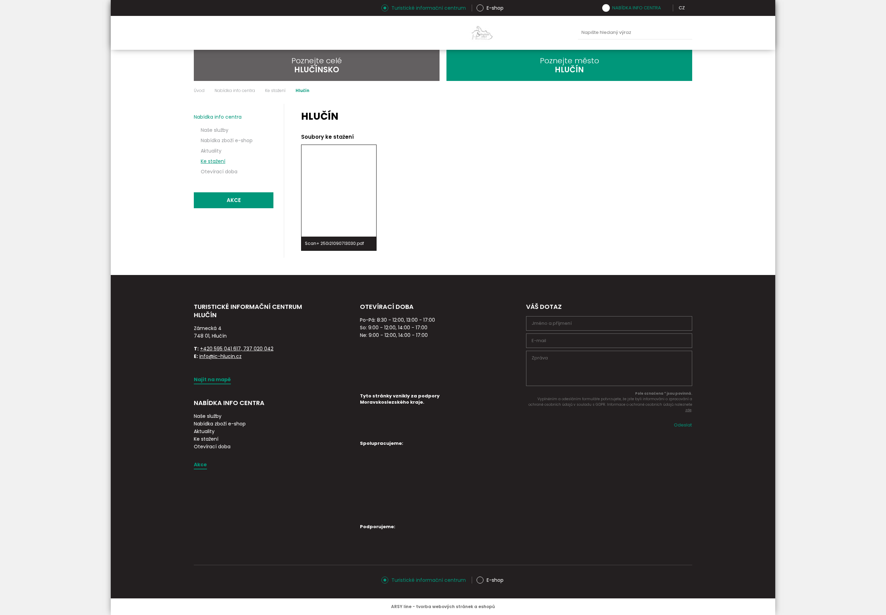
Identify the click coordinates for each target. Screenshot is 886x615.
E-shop (495, 7)
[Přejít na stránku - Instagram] (199, 8)
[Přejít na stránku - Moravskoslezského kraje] (386, 429)
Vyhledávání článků (635, 32)
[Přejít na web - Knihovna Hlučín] (442, 484)
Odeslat (683, 425)
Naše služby (214, 130)
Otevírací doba (219, 171)
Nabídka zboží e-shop (227, 140)
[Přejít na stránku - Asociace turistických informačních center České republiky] (271, 323)
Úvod (199, 90)
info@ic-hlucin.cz (220, 356)
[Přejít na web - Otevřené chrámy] (384, 482)
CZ (682, 7)
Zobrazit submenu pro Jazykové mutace (689, 8)
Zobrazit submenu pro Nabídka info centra (665, 8)
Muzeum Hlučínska (449, 32)
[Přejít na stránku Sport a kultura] (442, 461)
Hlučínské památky (417, 32)
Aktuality (211, 150)
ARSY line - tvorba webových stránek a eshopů (443, 606)
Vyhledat (685, 33)
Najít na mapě (212, 379)
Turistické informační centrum (428, 7)
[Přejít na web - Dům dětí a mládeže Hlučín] (384, 461)
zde (688, 410)
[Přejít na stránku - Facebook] (211, 8)
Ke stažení (275, 90)
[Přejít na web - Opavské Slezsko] (384, 544)
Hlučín (514, 32)
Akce (234, 200)
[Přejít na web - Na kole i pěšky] (384, 507)
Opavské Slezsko (547, 32)
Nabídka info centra (636, 7)
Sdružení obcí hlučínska (482, 32)
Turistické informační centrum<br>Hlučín (279, 33)
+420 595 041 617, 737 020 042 (236, 348)
